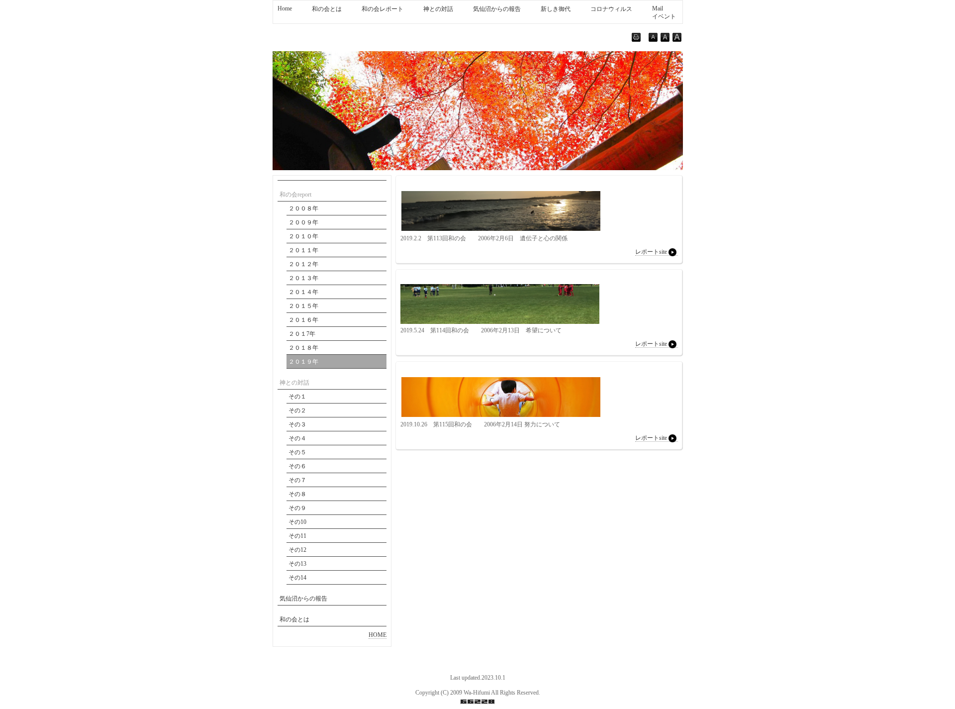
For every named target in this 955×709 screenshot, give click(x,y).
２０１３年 (303, 278)
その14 (297, 577)
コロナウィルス (611, 8)
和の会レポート (382, 8)
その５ (297, 452)
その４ (297, 438)
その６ (297, 466)
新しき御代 (556, 8)
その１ (297, 396)
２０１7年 (301, 333)
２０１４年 (303, 292)
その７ (297, 480)
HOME (377, 634)
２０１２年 (303, 264)
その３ (297, 424)
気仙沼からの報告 (497, 8)
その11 (297, 535)
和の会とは (327, 8)
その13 (297, 563)
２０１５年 (303, 306)
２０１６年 (303, 319)
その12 (297, 549)
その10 (297, 521)
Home (285, 8)
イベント (664, 16)
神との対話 (438, 8)
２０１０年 (303, 236)
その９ (297, 508)
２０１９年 (303, 361)
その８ (297, 494)
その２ (297, 410)
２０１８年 (303, 347)
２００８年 (303, 208)
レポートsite (651, 251)
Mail (657, 8)
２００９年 (303, 222)
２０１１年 (303, 250)
